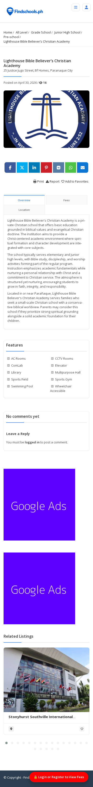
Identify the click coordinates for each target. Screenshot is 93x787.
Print (40, 181)
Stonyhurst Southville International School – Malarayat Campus (41, 719)
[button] (6, 743)
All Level (21, 32)
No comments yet (22, 416)
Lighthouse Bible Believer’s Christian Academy (37, 41)
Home (8, 32)
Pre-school (11, 37)
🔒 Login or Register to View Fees (59, 777)
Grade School (41, 32)
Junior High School (67, 32)
